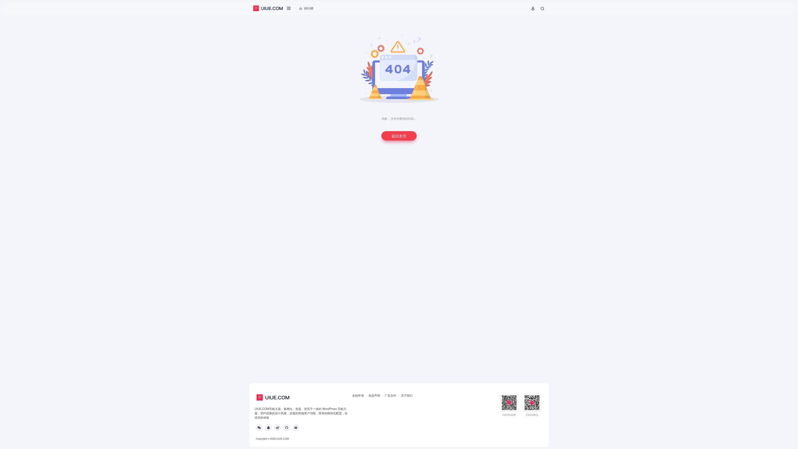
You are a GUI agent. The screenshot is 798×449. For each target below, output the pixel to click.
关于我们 (407, 395)
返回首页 (399, 135)
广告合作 (390, 395)
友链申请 (358, 395)
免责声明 (374, 395)
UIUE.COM (282, 438)
